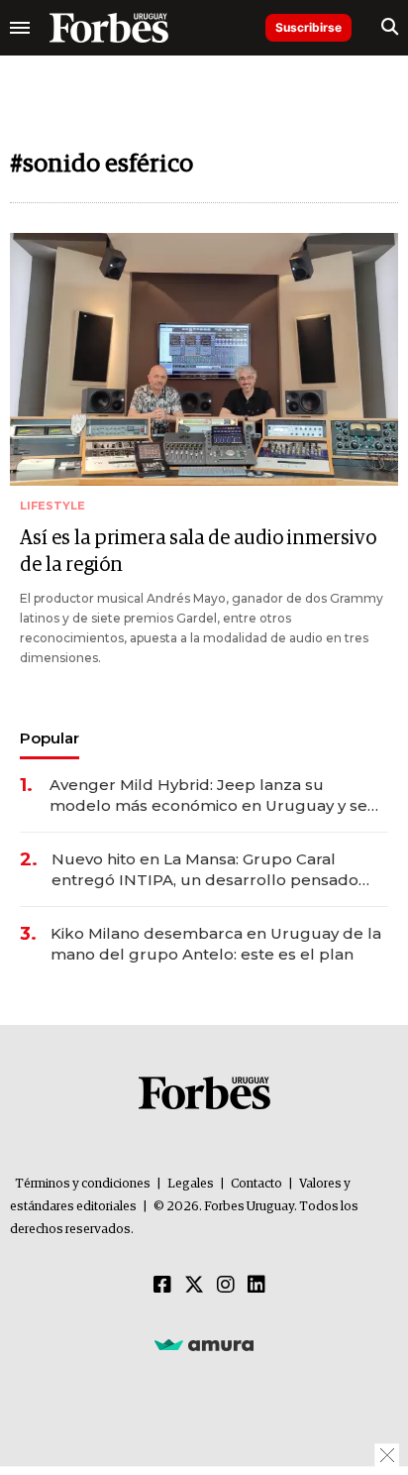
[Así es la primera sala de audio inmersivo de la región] (204, 359)
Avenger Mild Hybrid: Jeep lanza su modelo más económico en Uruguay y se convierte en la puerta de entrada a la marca (208, 795)
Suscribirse (308, 27)
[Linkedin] (256, 1286)
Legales (190, 1184)
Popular (49, 738)
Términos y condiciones (83, 1184)
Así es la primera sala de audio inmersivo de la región (198, 551)
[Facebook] (162, 1286)
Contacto (256, 1184)
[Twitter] (194, 1286)
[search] (389, 28)
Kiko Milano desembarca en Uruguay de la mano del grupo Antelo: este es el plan (216, 944)
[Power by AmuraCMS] (204, 1344)
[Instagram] (226, 1286)
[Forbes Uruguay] (109, 28)
